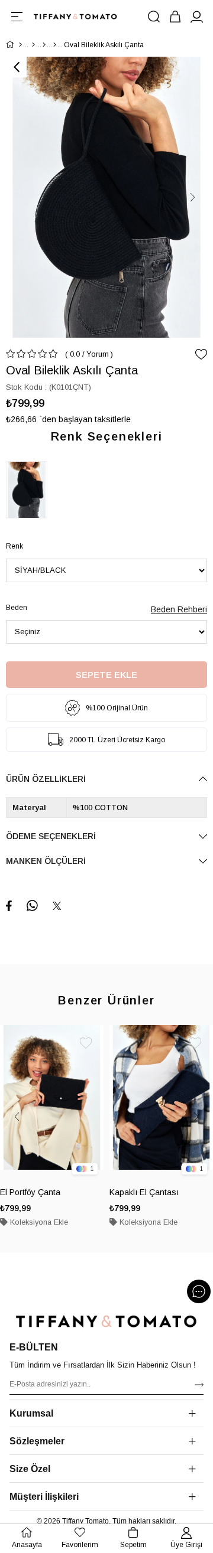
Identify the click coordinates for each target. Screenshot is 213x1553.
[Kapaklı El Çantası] (161, 1102)
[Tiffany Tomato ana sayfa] (106, 1321)
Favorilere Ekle (86, 1043)
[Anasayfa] (20, 45)
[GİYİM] (33, 45)
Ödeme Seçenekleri (51, 836)
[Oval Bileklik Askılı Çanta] (29, 489)
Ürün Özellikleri (46, 779)
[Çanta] (54, 45)
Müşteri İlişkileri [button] (44, 1497)
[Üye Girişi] (196, 17)
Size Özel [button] (29, 1469)
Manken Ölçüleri (46, 861)
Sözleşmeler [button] (36, 1441)
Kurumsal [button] (31, 1413)
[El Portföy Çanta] (52, 1102)
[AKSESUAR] (44, 45)
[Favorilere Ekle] (201, 354)
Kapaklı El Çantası (144, 1192)
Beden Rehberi (179, 609)
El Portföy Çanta (30, 1192)
